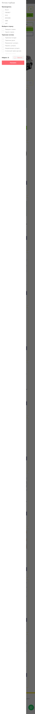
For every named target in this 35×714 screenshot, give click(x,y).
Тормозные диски (10, 40)
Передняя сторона (10, 29)
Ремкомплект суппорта (11, 43)
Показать (13, 63)
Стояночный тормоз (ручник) (13, 51)
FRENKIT (7, 12)
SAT (6, 23)
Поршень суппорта (10, 45)
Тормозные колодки (10, 37)
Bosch (7, 10)
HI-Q (6, 15)
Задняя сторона (9, 32)
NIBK (6, 20)
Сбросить (19, 57)
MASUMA (8, 18)
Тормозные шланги (10, 53)
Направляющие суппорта (12, 48)
